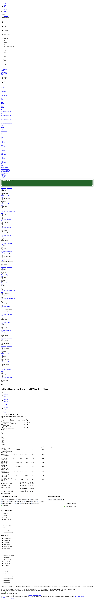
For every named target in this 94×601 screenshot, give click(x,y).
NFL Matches (4, 72)
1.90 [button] (26, 462)
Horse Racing (6, 542)
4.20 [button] (43, 471)
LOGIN (2, 16)
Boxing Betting (7, 561)
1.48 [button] (2, 194)
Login (2, 11)
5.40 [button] (2, 328)
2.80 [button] (2, 297)
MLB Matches (4, 74)
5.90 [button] (33, 458)
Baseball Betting (7, 557)
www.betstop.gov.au (79, 596)
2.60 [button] (26, 454)
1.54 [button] (2, 365)
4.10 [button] (2, 321)
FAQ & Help (6, 530)
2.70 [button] (2, 202)
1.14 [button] (2, 357)
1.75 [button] (2, 302)
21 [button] (20, 475)
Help (5, 6)
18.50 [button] (33, 471)
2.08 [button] (2, 226)
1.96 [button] (2, 305)
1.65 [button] (2, 223)
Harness (2, 174)
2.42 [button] (2, 247)
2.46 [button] (2, 192)
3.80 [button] (2, 313)
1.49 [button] (2, 249)
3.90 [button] (2, 289)
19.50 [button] (2, 281)
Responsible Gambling (8, 532)
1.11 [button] (2, 326)
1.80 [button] (43, 458)
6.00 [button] (21, 462)
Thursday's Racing (5, 171)
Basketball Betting (7, 559)
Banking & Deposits (8, 519)
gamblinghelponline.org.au (34, 595)
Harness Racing (7, 540)
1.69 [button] (2, 239)
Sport (5, 78)
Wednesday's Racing (5, 170)
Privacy (5, 517)
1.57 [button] (2, 210)
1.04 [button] (2, 342)
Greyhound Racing (7, 538)
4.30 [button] (2, 336)
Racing (5, 3)
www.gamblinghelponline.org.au (52, 589)
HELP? (6, 16)
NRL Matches (4, 70)
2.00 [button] (43, 462)
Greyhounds (3, 175)
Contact (5, 7)
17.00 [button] (21, 471)
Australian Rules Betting (9, 555)
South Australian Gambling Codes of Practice (51, 590)
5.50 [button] (21, 458)
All (4, 81)
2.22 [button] (2, 207)
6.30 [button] (33, 462)
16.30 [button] (33, 479)
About (5, 9)
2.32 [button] (2, 234)
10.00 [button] (21, 454)
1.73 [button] (2, 376)
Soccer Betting (7, 580)
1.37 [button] (2, 294)
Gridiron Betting (7, 571)
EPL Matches (4, 73)
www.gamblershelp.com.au (68, 589)
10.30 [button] (33, 454)
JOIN (4, 11)
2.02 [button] (2, 242)
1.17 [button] (2, 334)
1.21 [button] (2, 286)
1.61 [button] (2, 255)
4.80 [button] (2, 360)
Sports (5, 5)
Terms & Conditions (8, 525)
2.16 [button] (2, 257)
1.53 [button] (2, 231)
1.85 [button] (26, 458)
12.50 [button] (2, 273)
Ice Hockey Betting (8, 573)
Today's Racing (4, 167)
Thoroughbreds (4, 173)
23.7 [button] (33, 475)
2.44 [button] (2, 352)
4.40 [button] (26, 475)
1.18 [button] (2, 318)
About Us (5, 513)
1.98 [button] (2, 373)
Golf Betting (6, 565)
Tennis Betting (7, 582)
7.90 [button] (2, 344)
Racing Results (4, 176)
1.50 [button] (43, 466)
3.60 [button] (33, 449)
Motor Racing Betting (8, 576)
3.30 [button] (21, 466)
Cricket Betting (7, 563)
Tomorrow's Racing (5, 169)
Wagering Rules (7, 527)
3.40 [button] (21, 449)
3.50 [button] (43, 479)
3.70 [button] (26, 479)
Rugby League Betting (8, 578)
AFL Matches (4, 69)
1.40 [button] (2, 199)
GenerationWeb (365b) (10, 598)
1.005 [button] (2, 271)
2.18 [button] (2, 215)
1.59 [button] (2, 218)
